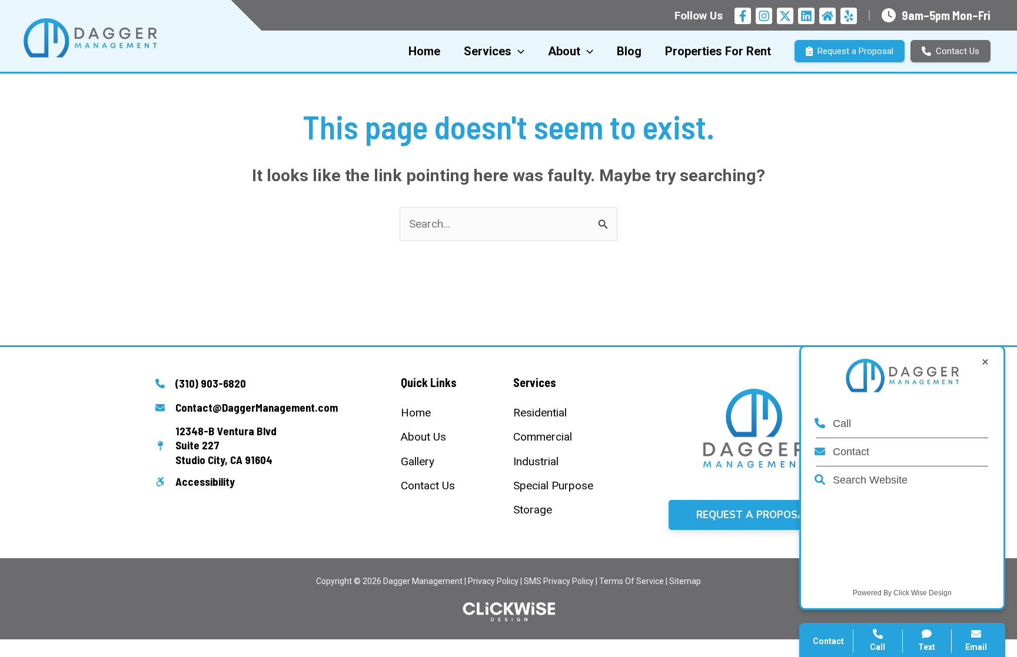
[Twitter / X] (785, 16)
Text (926, 647)
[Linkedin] (806, 16)
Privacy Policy (493, 581)
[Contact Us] (428, 485)
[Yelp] (848, 16)
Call (840, 423)
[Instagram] (764, 16)
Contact (849, 452)
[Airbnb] (827, 16)
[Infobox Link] (263, 384)
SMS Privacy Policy (559, 581)
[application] (517, 51)
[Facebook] (742, 16)
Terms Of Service (631, 581)
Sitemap (685, 581)
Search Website (869, 480)
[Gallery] (417, 461)
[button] (754, 515)
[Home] (416, 412)
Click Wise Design (922, 593)
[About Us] (423, 437)
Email (976, 647)
